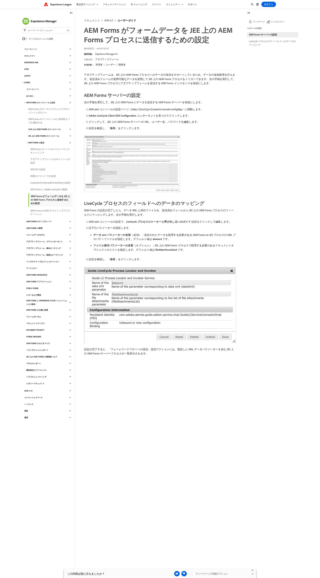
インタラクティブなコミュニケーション (42, 261)
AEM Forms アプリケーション (39, 281)
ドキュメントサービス (35, 323)
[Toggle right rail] (248, 13)
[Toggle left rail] (71, 13)
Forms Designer (33, 337)
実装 (26, 411)
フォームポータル (33, 316)
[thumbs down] (184, 573)
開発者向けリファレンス (36, 370)
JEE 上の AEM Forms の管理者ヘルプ (41, 357)
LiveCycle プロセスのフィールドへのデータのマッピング (272, 43)
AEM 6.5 (108, 20)
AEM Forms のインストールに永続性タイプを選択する (49, 121)
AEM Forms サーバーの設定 (263, 34)
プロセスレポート (33, 363)
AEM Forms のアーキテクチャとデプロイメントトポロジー (49, 111)
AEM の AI (28, 391)
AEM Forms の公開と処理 (37, 310)
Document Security (35, 330)
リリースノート (30, 49)
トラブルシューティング (36, 377)
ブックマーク (259, 21)
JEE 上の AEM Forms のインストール (43, 136)
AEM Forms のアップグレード (39, 221)
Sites (26, 69)
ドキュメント (92, 20)
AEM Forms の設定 (36, 142)
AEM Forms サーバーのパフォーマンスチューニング (50, 151)
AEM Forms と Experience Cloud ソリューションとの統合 (46, 302)
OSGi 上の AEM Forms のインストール (44, 129)
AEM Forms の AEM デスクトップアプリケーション (50, 212)
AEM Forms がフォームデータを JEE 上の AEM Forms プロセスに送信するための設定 (50, 200)
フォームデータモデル (35, 235)
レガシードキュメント (35, 383)
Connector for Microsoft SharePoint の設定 (50, 182)
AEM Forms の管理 (34, 228)
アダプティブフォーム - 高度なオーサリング (44, 255)
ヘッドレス (29, 404)
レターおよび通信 (33, 295)
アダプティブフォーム (107, 59)
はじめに (30, 96)
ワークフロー (31, 268)
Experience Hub (31, 62)
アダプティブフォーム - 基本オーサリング (43, 248)
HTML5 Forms (32, 288)
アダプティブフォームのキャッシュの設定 (50, 161)
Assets (27, 76)
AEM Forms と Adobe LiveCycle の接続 (48, 189)
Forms (27, 82)
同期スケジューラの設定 (43, 176)
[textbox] (46, 30)
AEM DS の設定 (38, 169)
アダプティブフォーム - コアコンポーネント (44, 241)
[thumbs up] (177, 573)
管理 (26, 417)
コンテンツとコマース (33, 397)
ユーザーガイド (127, 20)
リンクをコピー (278, 21)
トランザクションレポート (37, 350)
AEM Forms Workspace (36, 275)
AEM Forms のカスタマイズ (38, 343)
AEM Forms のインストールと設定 (40, 102)
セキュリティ (29, 56)
